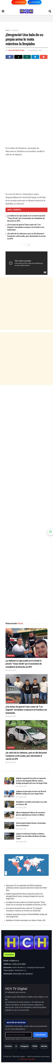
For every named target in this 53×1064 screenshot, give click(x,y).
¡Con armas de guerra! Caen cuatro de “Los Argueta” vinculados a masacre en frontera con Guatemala (25, 227)
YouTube (44, 1046)
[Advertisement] (26, 18)
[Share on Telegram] (35, 57)
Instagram (24, 1046)
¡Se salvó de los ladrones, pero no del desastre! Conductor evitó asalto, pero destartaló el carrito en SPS (26, 236)
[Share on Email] (43, 57)
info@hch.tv (14, 960)
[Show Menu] (3, 11)
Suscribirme (40, 1035)
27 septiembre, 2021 (35, 50)
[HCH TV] (26, 942)
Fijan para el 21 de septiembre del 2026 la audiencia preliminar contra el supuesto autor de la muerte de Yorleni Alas (26, 888)
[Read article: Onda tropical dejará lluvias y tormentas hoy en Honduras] (9, 825)
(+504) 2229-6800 (19, 964)
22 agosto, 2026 (11, 670)
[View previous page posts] (24, 245)
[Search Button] (50, 11)
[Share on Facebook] (10, 57)
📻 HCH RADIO (34, 2)
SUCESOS (15, 30)
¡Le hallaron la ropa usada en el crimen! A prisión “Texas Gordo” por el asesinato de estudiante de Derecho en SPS (26, 218)
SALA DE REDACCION (16, 50)
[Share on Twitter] (18, 57)
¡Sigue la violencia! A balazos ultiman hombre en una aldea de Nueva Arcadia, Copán (31, 836)
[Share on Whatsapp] (27, 57)
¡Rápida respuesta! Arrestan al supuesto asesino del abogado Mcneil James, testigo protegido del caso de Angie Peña (31, 780)
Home (8, 30)
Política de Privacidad (27, 1059)
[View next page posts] (29, 245)
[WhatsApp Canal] (50, 532)
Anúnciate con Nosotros (23, 973)
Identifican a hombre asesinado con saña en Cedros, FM (25, 920)
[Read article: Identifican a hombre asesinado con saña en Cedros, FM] (9, 804)
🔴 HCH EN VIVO (19, 2)
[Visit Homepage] (26, 11)
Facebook (8, 1046)
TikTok (34, 1046)
